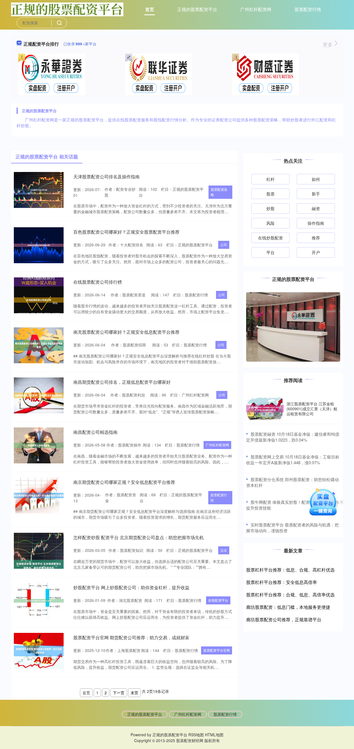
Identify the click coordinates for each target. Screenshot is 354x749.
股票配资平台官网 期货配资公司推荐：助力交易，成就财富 (131, 637)
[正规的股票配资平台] (67, 9)
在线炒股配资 (270, 238)
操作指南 (316, 223)
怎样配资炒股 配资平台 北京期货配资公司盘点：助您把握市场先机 (138, 537)
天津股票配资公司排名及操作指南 (106, 176)
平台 (270, 252)
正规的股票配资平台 (197, 9)
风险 (270, 223)
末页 (134, 692)
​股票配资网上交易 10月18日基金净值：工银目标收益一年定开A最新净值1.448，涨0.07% (292, 459)
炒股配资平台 (218, 600)
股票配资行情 (308, 9)
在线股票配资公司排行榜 (97, 282)
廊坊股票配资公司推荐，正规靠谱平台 (283, 619)
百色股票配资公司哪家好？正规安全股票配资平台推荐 (126, 232)
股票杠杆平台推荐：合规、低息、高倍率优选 (290, 594)
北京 (223, 550)
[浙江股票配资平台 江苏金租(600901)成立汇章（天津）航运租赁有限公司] (265, 408)
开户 (316, 252)
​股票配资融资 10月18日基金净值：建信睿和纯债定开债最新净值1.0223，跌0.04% (292, 437)
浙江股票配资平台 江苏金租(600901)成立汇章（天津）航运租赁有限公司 (312, 408)
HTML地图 (214, 734)
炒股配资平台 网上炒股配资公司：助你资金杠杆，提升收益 (131, 587)
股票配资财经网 (189, 740)
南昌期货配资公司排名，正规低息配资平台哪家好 (122, 382)
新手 (316, 194)
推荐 (316, 238)
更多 (328, 44)
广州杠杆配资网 (255, 9)
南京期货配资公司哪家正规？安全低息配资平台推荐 (124, 482)
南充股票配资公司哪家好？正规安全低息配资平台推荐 (126, 332)
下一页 (118, 692)
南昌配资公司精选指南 (95, 432)
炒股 (270, 208)
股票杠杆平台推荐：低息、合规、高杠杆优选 (290, 570)
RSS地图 (196, 734)
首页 (149, 9)
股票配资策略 (219, 192)
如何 (316, 179)
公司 (223, 244)
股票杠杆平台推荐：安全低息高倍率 (281, 582)
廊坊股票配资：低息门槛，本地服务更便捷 (288, 607)
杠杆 (270, 179)
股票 (270, 194)
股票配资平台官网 (216, 650)
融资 (316, 208)
